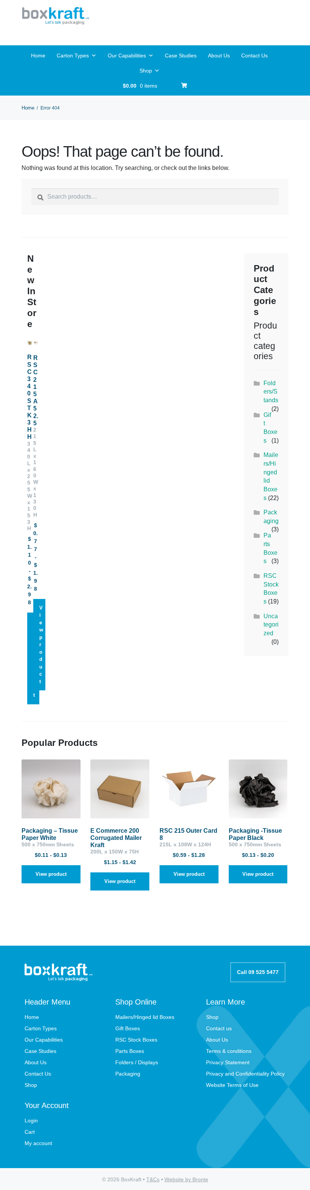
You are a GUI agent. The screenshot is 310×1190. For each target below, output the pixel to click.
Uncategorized (271, 624)
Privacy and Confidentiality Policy (245, 1074)
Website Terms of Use (232, 1085)
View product (41, 644)
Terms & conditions (228, 1051)
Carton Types (73, 55)
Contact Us (254, 55)
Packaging (127, 1074)
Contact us (219, 1028)
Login (31, 1120)
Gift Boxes (127, 1028)
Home (38, 55)
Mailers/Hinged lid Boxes (144, 1017)
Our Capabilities (127, 55)
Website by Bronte (186, 1179)
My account (38, 1143)
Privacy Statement (228, 1062)
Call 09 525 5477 (258, 972)
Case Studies (181, 55)
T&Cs (153, 1179)
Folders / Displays (136, 1062)
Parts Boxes (129, 1051)
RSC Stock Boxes (136, 1040)
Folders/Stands (271, 391)
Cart (30, 1132)
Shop (146, 71)
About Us (219, 55)
